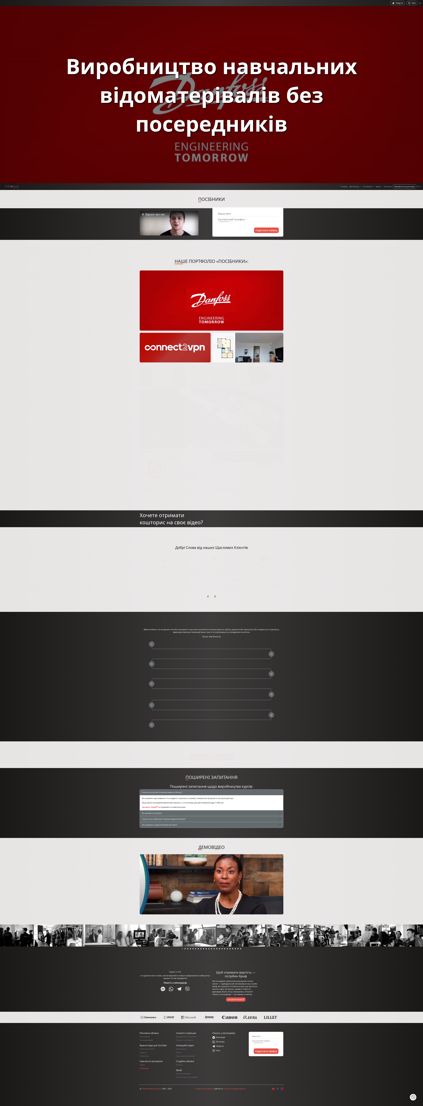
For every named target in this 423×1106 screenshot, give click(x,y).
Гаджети (143, 1052)
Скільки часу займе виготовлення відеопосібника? (164, 819)
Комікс (179, 1052)
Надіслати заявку (266, 230)
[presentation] (208, 596)
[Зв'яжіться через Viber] (187, 989)
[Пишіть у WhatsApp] (171, 989)
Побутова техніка (147, 1049)
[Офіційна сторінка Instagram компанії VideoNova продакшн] (282, 1088)
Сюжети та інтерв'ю (184, 1040)
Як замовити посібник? (152, 813)
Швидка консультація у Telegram (209, 754)
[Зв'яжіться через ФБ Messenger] (163, 989)
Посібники (144, 1068)
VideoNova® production (152, 1088)
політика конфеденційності (234, 1088)
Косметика (144, 1056)
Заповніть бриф (149, 807)
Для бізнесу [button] (354, 186)
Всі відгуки (171, 585)
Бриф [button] (378, 186)
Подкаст (179, 1065)
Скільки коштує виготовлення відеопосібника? (162, 792)
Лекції (142, 1065)
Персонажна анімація (185, 1056)
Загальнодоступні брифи (187, 1077)
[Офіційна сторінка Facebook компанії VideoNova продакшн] (277, 1088)
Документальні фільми (186, 1036)
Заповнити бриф (234, 999)
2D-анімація (181, 1049)
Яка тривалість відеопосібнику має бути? (159, 825)
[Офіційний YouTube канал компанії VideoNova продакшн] (273, 1088)
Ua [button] (418, 186)
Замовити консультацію (404, 186)
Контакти (388, 186)
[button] (182, 949)
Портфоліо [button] (368, 186)
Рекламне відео (146, 1040)
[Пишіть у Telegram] (179, 989)
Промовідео (145, 1036)
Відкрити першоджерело (152, 585)
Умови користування (204, 1088)
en (420, 3)
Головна (344, 186)
